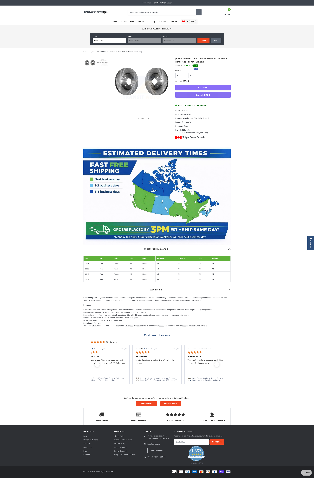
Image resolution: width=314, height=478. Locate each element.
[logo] (96, 12)
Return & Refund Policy (123, 440)
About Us (173, 22)
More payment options (203, 101)
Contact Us (143, 22)
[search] (199, 12)
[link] (90, 64)
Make (130, 36)
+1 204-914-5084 (160, 457)
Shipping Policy (119, 443)
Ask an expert (157, 450)
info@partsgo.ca (153, 444)
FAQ (153, 22)
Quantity (178, 70)
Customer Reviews (157, 335)
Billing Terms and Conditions (125, 455)
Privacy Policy (119, 436)
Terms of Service (120, 447)
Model (165, 36)
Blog (132, 22)
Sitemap (86, 455)
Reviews (162, 22)
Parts (124, 22)
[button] (97, 364)
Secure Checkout (120, 451)
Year (95, 36)
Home (115, 22)
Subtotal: (178, 81)
